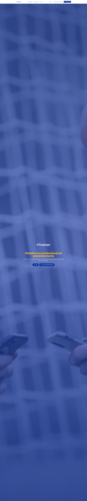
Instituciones (36, 1)
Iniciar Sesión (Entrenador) (58, 1)
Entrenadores (30, 1)
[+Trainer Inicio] (18, 2)
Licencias (41, 1)
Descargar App (68, 1)
